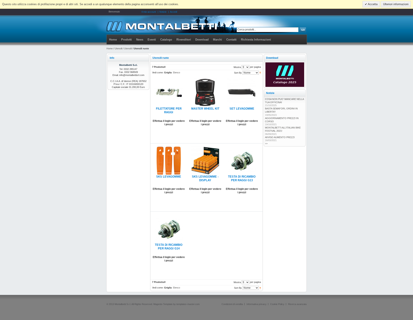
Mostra (237, 67)
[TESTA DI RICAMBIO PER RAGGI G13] (241, 147)
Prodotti (126, 39)
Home (113, 39)
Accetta (372, 4)
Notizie (162, 12)
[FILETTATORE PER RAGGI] (168, 79)
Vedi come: (157, 72)
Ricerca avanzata (297, 304)
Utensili (118, 48)
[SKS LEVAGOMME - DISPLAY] (205, 147)
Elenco (176, 72)
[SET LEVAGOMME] (241, 79)
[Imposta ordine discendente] (260, 72)
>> (266, 143)
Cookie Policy (277, 304)
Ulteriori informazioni (395, 4)
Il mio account (149, 12)
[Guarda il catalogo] (284, 64)
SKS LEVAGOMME (168, 176)
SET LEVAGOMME (242, 108)
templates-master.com (188, 304)
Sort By (238, 72)
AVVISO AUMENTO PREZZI (280, 137)
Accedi (173, 12)
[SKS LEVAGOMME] (168, 147)
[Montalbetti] (161, 26)
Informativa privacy (257, 304)
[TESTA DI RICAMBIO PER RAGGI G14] (168, 215)
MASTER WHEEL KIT (205, 108)
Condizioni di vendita (232, 304)
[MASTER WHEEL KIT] (205, 79)
